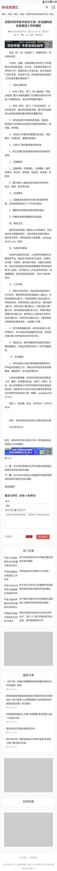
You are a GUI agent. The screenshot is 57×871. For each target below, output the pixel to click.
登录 (47, 2)
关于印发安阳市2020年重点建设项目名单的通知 (36, 559)
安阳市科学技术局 (18, 31)
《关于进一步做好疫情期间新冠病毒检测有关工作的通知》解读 (29, 683)
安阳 (22, 14)
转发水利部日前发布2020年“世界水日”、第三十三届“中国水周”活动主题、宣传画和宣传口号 (35, 617)
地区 (16, 14)
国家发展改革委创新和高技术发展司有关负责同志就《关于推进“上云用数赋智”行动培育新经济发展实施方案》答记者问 (29, 700)
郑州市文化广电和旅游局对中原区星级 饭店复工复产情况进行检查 (28, 741)
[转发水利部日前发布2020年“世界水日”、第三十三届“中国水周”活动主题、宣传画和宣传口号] (11, 617)
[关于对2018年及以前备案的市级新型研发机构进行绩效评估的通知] (11, 589)
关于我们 (23, 857)
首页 (4, 14)
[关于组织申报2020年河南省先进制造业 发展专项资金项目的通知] (11, 603)
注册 (54, 2)
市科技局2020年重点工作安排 (34, 571)
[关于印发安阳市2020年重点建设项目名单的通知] (11, 561)
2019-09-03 (35, 31)
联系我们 (34, 857)
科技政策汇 (15, 7)
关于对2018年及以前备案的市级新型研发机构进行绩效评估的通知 (36, 587)
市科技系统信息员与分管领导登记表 (33, 420)
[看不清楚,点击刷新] (29, 536)
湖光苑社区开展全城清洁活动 (20, 728)
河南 (10, 14)
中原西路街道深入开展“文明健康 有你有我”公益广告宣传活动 (29, 716)
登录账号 (21, 510)
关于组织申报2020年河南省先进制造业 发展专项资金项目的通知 (36, 601)
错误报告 (39, 35)
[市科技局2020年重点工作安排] (11, 575)
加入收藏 (29, 35)
